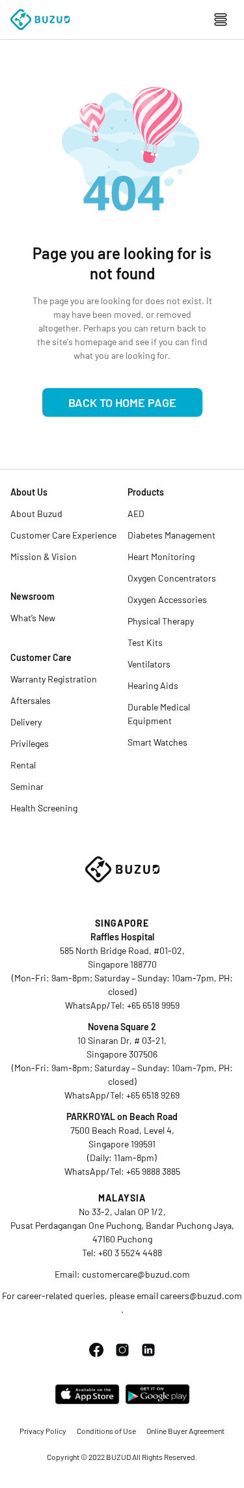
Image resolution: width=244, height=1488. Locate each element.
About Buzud (36, 513)
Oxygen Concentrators (172, 577)
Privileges (29, 743)
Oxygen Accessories (167, 599)
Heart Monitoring (161, 556)
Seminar (27, 786)
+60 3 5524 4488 (130, 1252)
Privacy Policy (43, 1430)
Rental (23, 764)
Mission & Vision (43, 556)
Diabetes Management (171, 534)
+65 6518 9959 (153, 1005)
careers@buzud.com (201, 1295)
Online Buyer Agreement (185, 1430)
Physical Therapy (161, 620)
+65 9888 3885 (153, 1171)
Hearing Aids (153, 685)
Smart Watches (157, 742)
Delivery (26, 721)
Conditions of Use (106, 1430)
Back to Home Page (122, 402)
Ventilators (149, 663)
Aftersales (30, 700)
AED (136, 513)
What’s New (32, 617)
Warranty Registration (53, 678)
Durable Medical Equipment (159, 713)
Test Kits (145, 642)
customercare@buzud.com (136, 1274)
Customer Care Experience (63, 534)
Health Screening (43, 807)
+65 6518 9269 (153, 1095)
